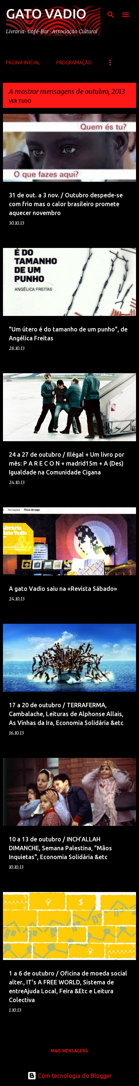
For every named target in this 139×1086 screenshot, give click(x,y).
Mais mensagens (69, 1050)
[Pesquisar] (110, 15)
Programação (74, 62)
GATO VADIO (46, 13)
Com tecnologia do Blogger (74, 1075)
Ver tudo (20, 101)
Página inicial (23, 62)
